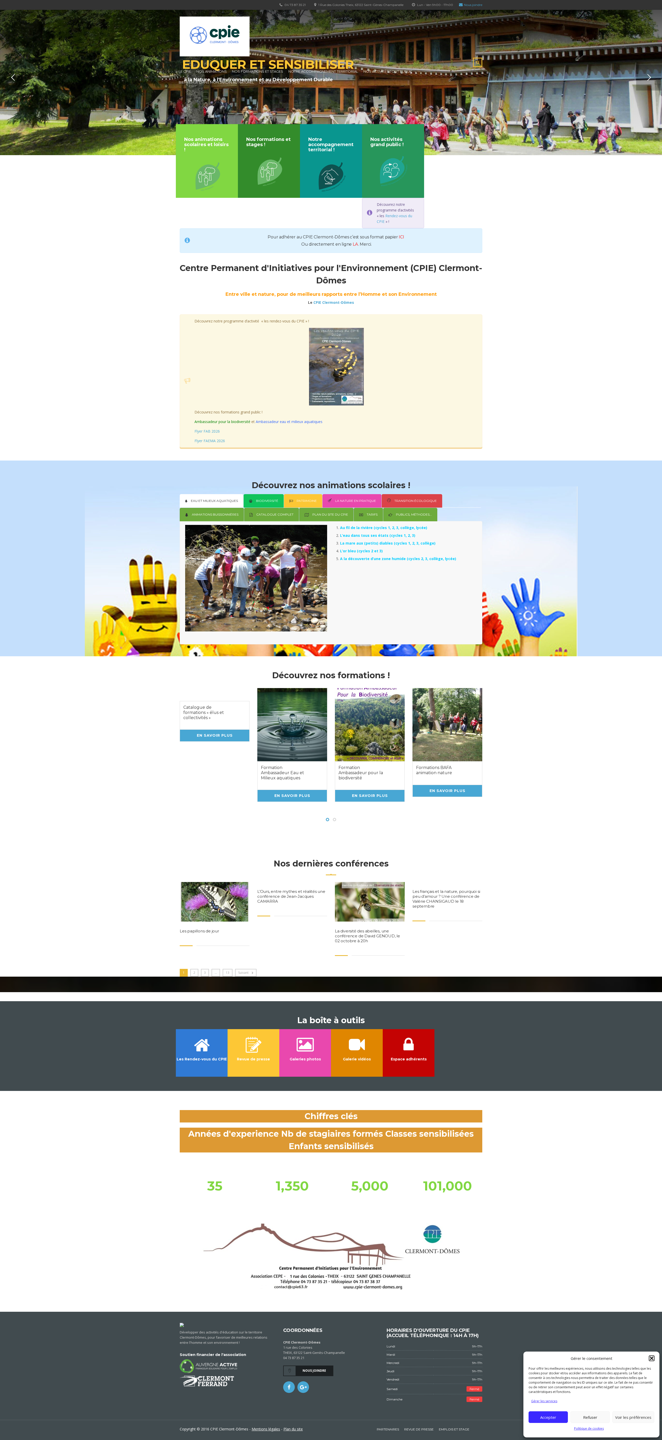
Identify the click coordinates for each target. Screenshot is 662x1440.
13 (227, 972)
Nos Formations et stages (257, 71)
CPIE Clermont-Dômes (333, 302)
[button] (651, 1358)
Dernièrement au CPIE (279, 82)
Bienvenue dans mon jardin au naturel (216, 82)
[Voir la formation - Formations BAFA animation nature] (447, 724)
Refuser (590, 1417)
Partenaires (388, 1429)
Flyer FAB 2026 (207, 431)
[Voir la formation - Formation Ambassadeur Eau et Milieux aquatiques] (292, 724)
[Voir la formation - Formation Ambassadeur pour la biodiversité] (370, 724)
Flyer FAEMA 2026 (209, 440)
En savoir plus (215, 735)
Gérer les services (544, 1401)
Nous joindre (473, 5)
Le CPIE (185, 71)
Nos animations (211, 71)
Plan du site (293, 1429)
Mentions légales (266, 1429)
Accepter (548, 1417)
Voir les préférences (633, 1417)
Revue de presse (419, 1429)
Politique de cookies (589, 1428)
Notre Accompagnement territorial (323, 71)
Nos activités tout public (387, 71)
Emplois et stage (454, 1429)
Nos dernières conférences (331, 863)
